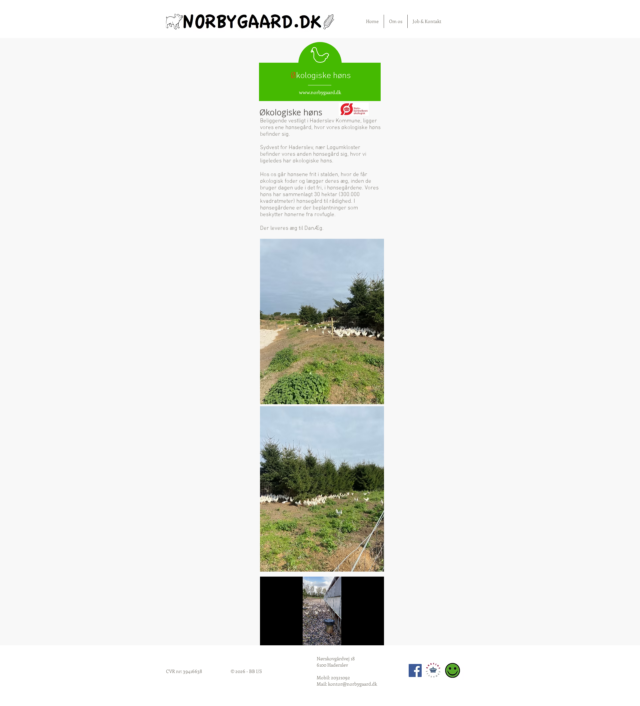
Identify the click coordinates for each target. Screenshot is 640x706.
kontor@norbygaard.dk (352, 684)
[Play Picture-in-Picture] (363, 636)
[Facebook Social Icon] (415, 670)
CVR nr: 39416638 (184, 671)
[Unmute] (280, 636)
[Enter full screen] (375, 636)
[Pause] (268, 636)
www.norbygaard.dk (320, 92)
